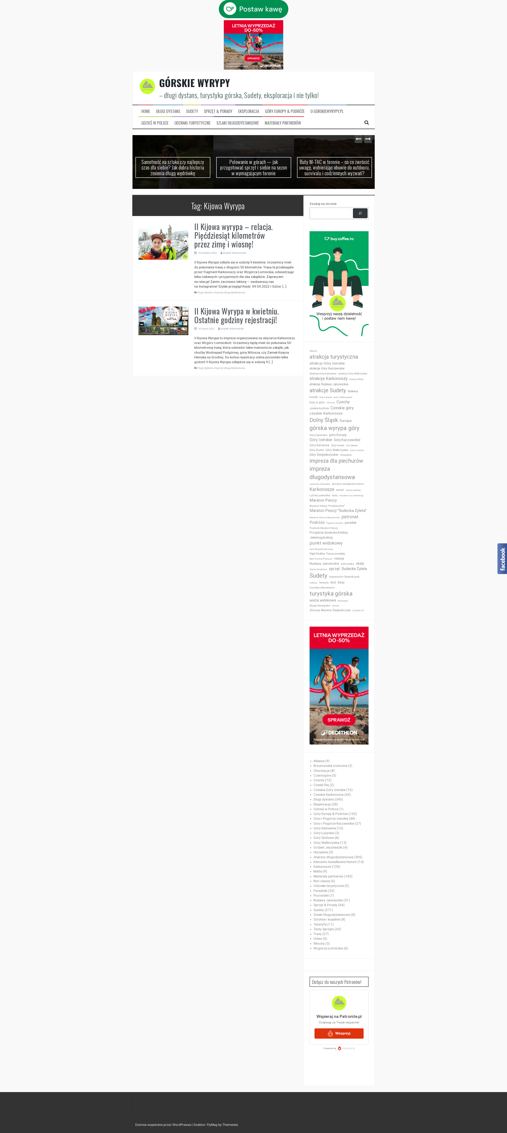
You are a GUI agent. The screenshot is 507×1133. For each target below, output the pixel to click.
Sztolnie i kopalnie (327, 919)
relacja (339, 558)
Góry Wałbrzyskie (337, 450)
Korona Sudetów (353, 490)
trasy (341, 582)
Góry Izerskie (321, 440)
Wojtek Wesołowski (234, 252)
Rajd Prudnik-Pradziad (321, 559)
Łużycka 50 (358, 610)
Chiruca (330, 402)
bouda (314, 397)
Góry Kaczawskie (347, 440)
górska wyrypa (328, 428)
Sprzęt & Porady (218, 111)
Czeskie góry (342, 407)
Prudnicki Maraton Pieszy (324, 528)
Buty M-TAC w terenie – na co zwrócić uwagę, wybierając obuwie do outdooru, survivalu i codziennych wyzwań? (334, 167)
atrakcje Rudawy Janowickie (329, 384)
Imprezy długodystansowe (229, 292)
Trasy (318, 934)
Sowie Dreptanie (318, 569)
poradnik (350, 523)
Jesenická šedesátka (320, 484)
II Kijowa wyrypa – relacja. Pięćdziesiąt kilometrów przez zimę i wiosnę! (233, 235)
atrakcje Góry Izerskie (327, 363)
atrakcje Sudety (328, 390)
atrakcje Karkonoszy (329, 378)
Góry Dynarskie (318, 435)
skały (360, 563)
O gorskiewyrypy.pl (327, 111)
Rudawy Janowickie (324, 564)
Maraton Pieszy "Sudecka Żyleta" (338, 510)
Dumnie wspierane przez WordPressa (163, 1125)
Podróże (317, 522)
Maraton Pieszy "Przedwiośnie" (327, 505)
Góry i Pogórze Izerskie (331, 818)
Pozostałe (321, 895)
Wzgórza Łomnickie (328, 948)
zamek (335, 605)
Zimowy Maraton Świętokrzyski (330, 610)
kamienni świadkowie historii (348, 483)
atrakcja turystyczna (334, 356)
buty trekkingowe (343, 397)
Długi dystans (168, 111)
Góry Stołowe (352, 445)
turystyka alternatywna (322, 587)
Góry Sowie (337, 445)
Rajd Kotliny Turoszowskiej (327, 553)
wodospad (343, 601)
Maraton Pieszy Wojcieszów (325, 517)
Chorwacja (322, 771)
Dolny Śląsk (324, 420)
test (333, 582)
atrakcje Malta (356, 379)
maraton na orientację (351, 495)
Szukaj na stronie (323, 204)
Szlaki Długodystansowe (237, 123)
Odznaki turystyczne (192, 123)
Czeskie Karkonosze (329, 795)
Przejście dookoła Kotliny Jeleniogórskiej (329, 535)
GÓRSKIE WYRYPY (194, 83)
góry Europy (338, 435)
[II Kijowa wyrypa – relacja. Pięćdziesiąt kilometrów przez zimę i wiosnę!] (163, 241)
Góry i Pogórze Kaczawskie (334, 823)
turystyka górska (331, 593)
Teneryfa (324, 582)
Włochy (319, 943)
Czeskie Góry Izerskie (330, 790)
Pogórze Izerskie (334, 523)
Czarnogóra (322, 775)
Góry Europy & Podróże (285, 111)
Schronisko (347, 563)
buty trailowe (325, 397)
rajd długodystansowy (321, 549)
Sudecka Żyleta (354, 568)
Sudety (192, 111)
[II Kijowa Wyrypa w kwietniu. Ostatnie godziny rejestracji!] (163, 320)
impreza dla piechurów (336, 461)
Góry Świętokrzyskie (324, 455)
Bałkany (353, 391)
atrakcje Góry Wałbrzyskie (352, 373)
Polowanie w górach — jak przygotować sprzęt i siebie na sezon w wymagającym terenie (253, 167)
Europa (346, 420)
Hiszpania (346, 454)
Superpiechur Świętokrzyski (344, 576)
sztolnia (313, 583)
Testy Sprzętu (324, 929)
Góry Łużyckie (357, 450)
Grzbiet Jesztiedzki (328, 847)
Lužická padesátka (320, 495)
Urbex (318, 939)
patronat (350, 516)
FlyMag (212, 1125)
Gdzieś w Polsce (155, 123)
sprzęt (334, 568)
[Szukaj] (360, 213)
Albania (313, 351)
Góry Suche (317, 450)
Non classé (322, 881)
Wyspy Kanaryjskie (320, 605)
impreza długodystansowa (332, 472)
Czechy (343, 402)
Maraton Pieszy (323, 500)
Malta (334, 495)
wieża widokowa (323, 600)
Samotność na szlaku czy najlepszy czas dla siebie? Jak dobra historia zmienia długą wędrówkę (172, 167)
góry (353, 428)
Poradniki (320, 891)
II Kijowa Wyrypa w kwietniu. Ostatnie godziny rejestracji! (236, 315)
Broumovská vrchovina (330, 766)
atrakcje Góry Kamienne (323, 373)
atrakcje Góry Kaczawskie (327, 368)
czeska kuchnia (319, 408)
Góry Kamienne (319, 445)
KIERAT (340, 490)
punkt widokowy (326, 543)
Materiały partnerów (283, 123)
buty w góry (317, 402)
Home (145, 111)
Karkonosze (322, 489)
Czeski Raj (321, 785)
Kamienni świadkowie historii (335, 862)
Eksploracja (248, 111)
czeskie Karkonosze (326, 413)
